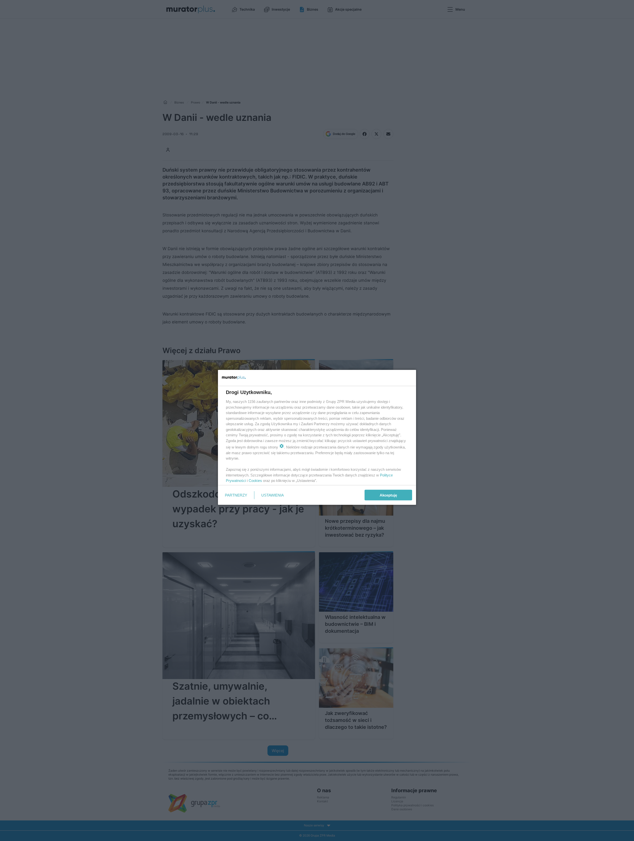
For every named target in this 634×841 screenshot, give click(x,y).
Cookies (255, 480)
